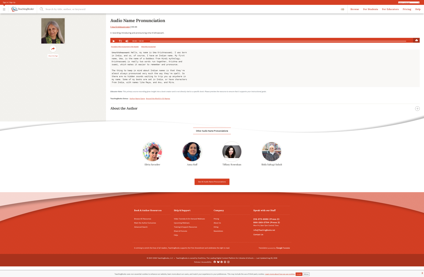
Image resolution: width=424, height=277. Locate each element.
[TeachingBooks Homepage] (21, 9)
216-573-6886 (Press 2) (266, 219)
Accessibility (206, 262)
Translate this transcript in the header (125, 47)
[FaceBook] (214, 262)
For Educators (390, 9)
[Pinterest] (221, 262)
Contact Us (258, 234)
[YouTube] (224, 262)
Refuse (306, 274)
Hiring (216, 227)
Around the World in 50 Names (158, 98)
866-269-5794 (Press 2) (266, 222)
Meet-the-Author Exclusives (145, 223)
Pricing (407, 9)
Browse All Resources (142, 219)
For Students (370, 9)
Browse (354, 9)
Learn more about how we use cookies (280, 274)
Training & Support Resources (185, 227)
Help (418, 9)
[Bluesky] (218, 262)
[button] (4, 9)
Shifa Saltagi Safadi (271, 164)
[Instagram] (228, 262)
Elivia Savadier (152, 164)
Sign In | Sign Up (9, 2)
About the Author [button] (123, 108)
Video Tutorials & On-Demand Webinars (189, 219)
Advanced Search (141, 227)
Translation (263, 248)
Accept (299, 274)
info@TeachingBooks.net (264, 230)
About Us (217, 223)
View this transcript (148, 47)
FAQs (176, 235)
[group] (127, 41)
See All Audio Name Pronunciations (212, 182)
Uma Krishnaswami (120, 26)
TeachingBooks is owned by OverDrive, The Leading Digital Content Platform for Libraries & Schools (215, 258)
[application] (261, 40)
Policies (197, 262)
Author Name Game (137, 98)
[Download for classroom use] (416, 40)
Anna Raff (192, 164)
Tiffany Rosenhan (231, 164)
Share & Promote (180, 231)
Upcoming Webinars (182, 223)
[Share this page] (53, 48)
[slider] (278, 41)
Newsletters (218, 231)
